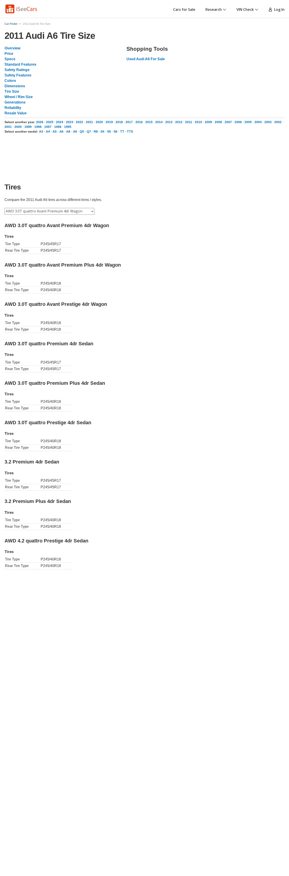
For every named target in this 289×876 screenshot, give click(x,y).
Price (9, 53)
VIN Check (245, 9)
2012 (178, 122)
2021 (89, 122)
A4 (48, 131)
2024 (59, 122)
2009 (208, 122)
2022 (79, 122)
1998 (38, 127)
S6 (115, 131)
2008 (218, 122)
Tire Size (12, 91)
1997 (47, 127)
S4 (102, 131)
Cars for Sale (184, 9)
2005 (248, 122)
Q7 (89, 131)
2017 (129, 122)
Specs (10, 59)
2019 (109, 122)
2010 (198, 122)
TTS (130, 131)
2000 (18, 127)
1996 (57, 127)
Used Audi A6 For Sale (145, 59)
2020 (99, 122)
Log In (278, 9)
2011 (188, 122)
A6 (61, 131)
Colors (10, 81)
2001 (8, 127)
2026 (39, 122)
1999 (28, 127)
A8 (68, 131)
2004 (258, 122)
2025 (49, 122)
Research (213, 9)
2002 (278, 122)
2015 (149, 122)
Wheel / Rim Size (19, 97)
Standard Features (20, 64)
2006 (238, 122)
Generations (15, 102)
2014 (159, 122)
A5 (55, 131)
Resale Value (16, 113)
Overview (12, 48)
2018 (119, 122)
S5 (109, 131)
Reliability (13, 108)
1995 (67, 127)
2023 (69, 122)
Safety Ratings (17, 70)
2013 (168, 122)
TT (122, 131)
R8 (96, 131)
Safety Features (18, 75)
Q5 (82, 131)
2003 (268, 122)
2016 (139, 122)
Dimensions (15, 86)
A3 (41, 131)
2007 (228, 122)
